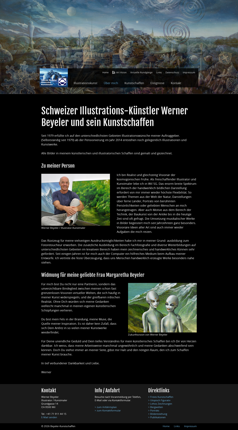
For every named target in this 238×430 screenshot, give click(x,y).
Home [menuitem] (105, 72)
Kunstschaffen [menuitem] (134, 83)
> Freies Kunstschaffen (160, 396)
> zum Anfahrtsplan (106, 407)
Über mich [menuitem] (111, 83)
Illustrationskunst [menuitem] (85, 83)
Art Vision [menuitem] (121, 72)
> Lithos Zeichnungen (160, 403)
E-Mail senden (49, 417)
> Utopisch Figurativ (159, 400)
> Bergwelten (155, 407)
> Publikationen (157, 417)
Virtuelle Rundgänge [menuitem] (141, 72)
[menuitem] (105, 72)
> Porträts (153, 410)
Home (166, 426)
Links (177, 426)
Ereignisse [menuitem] (157, 83)
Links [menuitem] (159, 72)
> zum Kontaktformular (108, 410)
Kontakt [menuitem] (176, 83)
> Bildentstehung (157, 413)
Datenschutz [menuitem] (172, 72)
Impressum (190, 426)
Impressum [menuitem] (189, 72)
